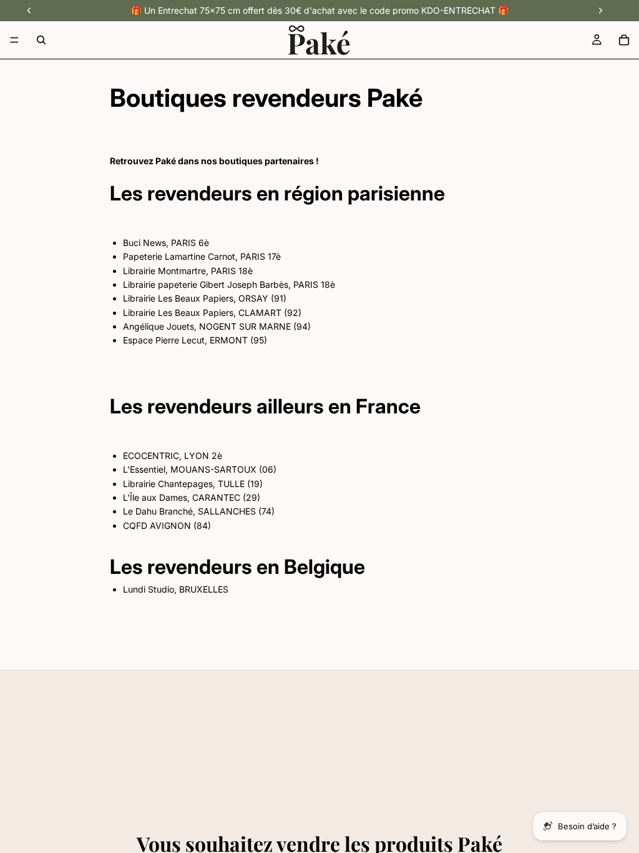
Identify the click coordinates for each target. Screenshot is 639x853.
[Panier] (624, 40)
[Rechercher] (41, 40)
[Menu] (14, 40)
